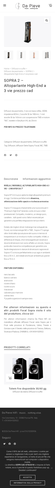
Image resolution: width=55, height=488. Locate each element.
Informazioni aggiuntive (37, 179)
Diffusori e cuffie (18, 69)
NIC (41, 146)
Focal (36, 146)
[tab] (11, 179)
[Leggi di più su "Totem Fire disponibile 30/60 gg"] (10, 378)
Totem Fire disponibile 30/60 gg (27, 388)
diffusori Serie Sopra (25, 146)
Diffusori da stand (20, 392)
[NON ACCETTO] (51, 468)
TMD (46, 146)
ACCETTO (27, 477)
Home (6, 69)
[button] (46, 20)
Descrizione (11, 179)
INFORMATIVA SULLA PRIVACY (28, 483)
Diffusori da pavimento (13, 71)
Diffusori (11, 146)
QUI (32, 314)
